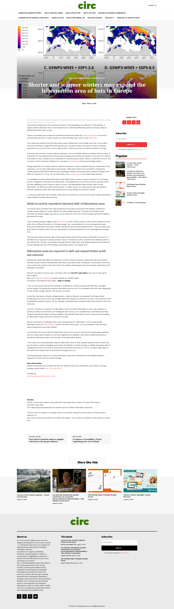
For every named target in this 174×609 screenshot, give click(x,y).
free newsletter (45, 278)
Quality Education (67, 563)
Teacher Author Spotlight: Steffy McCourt (136, 194)
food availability (50, 324)
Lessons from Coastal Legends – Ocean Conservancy (134, 165)
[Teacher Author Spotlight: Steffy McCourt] (120, 194)
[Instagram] (24, 596)
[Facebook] (124, 122)
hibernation (93, 138)
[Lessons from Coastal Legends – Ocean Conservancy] (120, 165)
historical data (62, 222)
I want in (130, 144)
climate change (76, 174)
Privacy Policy (138, 149)
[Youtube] (35, 596)
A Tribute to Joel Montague (136, 202)
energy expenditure (90, 135)
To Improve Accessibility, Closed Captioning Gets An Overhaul (87, 440)
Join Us (118, 548)
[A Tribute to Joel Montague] (120, 202)
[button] (153, 5)
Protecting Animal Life (68, 544)
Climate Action (66, 555)
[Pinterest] (134, 122)
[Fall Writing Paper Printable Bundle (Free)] (120, 185)
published (74, 161)
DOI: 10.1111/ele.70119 (53, 368)
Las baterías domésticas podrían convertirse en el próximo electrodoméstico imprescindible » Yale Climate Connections (137, 175)
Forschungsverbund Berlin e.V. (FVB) (41, 376)
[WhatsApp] (138, 122)
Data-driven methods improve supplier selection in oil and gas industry (46, 440)
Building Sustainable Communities (87, 78)
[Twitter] (129, 122)
